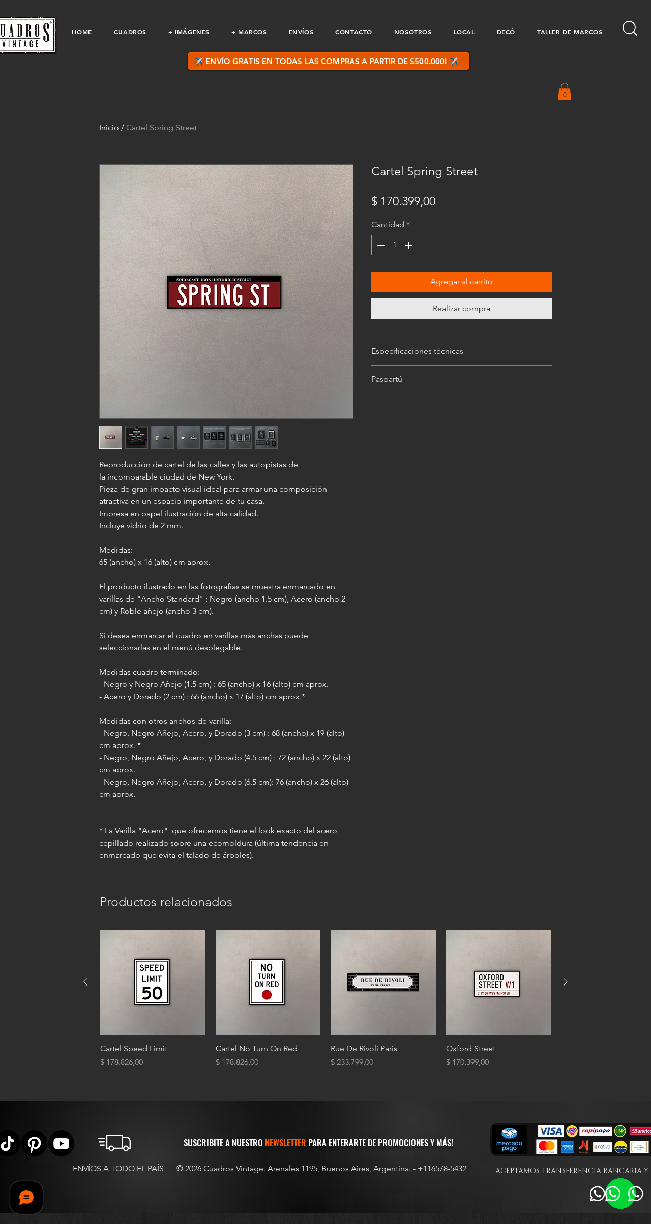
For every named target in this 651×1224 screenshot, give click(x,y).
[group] (325, 999)
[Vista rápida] (152, 982)
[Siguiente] (565, 982)
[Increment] (409, 245)
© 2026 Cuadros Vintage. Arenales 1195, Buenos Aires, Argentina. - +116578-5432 (321, 1168)
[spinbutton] (394, 245)
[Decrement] (380, 245)
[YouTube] (61, 1143)
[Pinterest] (34, 1143)
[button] (130, 31)
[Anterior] (85, 982)
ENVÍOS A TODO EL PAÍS (118, 1168)
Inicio (109, 127)
